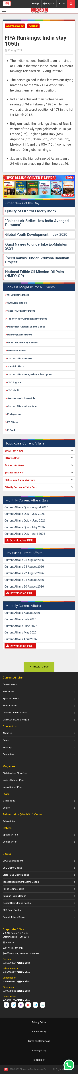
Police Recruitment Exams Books (26, 326)
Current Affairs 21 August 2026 (24, 580)
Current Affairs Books (19, 358)
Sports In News (14, 25)
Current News (10, 684)
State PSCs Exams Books (21, 310)
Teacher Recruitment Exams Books (27, 318)
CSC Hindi (13, 390)
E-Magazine (14, 414)
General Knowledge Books (22, 342)
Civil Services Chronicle (15, 773)
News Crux (8, 691)
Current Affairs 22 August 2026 (24, 573)
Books (6, 807)
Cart (62, 3)
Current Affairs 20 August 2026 (24, 586)
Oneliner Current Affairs (15, 712)
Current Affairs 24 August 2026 (24, 566)
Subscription (9, 821)
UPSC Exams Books (18, 295)
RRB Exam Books (16, 350)
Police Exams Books (13, 889)
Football (33, 25)
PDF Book (12, 422)
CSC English (14, 382)
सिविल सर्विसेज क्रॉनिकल (13, 780)
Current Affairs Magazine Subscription (29, 374)
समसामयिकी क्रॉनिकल (12, 787)
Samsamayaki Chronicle (21, 398)
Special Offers (15, 366)
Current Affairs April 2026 (21, 639)
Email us (10, 942)
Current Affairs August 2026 (22, 612)
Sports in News (11, 698)
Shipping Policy (39, 1050)
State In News (10, 705)
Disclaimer (39, 1060)
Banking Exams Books (19, 334)
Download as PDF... (21, 540)
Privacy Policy (39, 1022)
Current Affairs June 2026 (21, 626)
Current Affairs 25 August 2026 (24, 560)
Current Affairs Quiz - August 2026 (26, 507)
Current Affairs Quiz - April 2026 (25, 533)
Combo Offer (10, 841)
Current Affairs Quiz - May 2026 (25, 527)
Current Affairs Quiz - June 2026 (25, 520)
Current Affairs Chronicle (22, 406)
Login (37, 3)
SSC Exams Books (17, 302)
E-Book (11, 430)
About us (7, 733)
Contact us (8, 754)
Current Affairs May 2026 (20, 632)
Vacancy (7, 747)
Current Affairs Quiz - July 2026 (25, 514)
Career (6, 740)
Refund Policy (39, 1031)
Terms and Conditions (39, 1041)
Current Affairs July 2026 (20, 619)
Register (50, 3)
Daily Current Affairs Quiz (16, 719)
